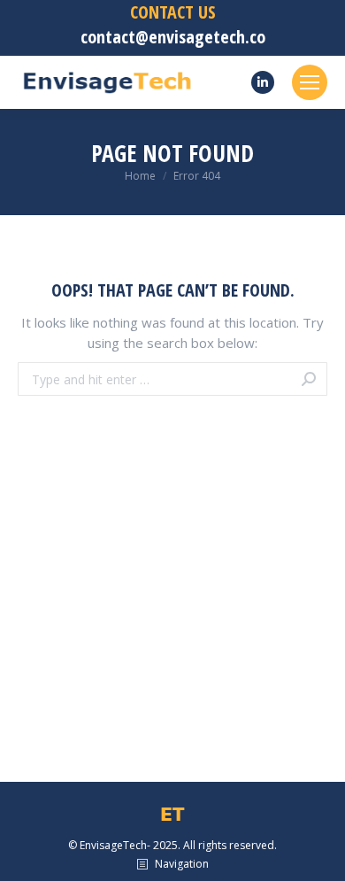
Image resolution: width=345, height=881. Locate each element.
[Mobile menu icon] (309, 82)
